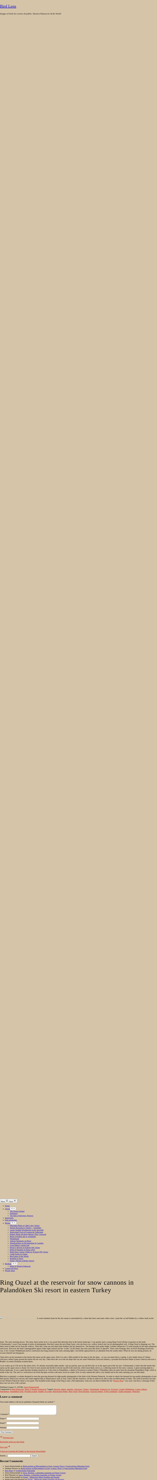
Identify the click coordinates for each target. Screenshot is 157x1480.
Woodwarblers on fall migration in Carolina (26, 1243)
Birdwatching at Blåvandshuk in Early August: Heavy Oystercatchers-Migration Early (56, 1466)
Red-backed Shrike (60, 1391)
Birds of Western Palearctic (20, 1266)
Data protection (11, 1220)
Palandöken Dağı (16, 1391)
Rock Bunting (83, 1391)
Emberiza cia (105, 1389)
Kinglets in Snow (16, 1259)
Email (3, 1423)
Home (7, 1206)
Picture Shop (10, 1271)
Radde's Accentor (45, 1391)
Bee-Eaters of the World (19, 1256)
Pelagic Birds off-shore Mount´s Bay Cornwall (28, 1234)
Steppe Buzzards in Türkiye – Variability (25, 1228)
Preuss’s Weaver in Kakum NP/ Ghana (25, 1248)
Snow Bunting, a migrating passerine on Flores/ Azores (44, 1473)
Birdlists (8, 1264)
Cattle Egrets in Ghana (18, 1254)
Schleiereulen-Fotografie (25, 1471)
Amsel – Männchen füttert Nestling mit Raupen (41, 1477)
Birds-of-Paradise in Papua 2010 (22, 1250)
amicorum (78, 1389)
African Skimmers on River (20, 1241)
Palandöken (4, 1391)
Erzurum (114, 1389)
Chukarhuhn (94, 1389)
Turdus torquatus (124, 1391)
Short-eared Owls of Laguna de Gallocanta (26, 1232)
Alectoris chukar (59, 1389)
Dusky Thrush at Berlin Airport (22, 1261)
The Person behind (17, 1211)
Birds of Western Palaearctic (36, 1389)
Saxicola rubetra (96, 1391)
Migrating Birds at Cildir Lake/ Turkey (25, 1226)
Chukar (85, 1389)
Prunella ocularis (30, 1391)
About (7, 1209)
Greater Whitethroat (126, 1389)
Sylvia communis (110, 1391)
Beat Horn (9, 1471)
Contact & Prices (11, 1268)
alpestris (70, 1389)
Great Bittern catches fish (19, 1245)
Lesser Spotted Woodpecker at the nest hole (27, 1230)
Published (13, 1213)
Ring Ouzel (73, 1391)
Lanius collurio (141, 1389)
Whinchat (136, 1391)
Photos (7, 1223)
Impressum (9, 1218)
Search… (3, 1456)
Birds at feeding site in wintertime (23, 1237)
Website (3, 1428)
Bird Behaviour (18, 1389)
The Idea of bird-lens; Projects (21, 1216)
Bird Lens (8, 6)
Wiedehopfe (14, 1239)
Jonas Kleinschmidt (31, 1387)
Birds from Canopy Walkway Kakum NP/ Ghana (29, 1252)
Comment (4, 1414)
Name (3, 1418)
